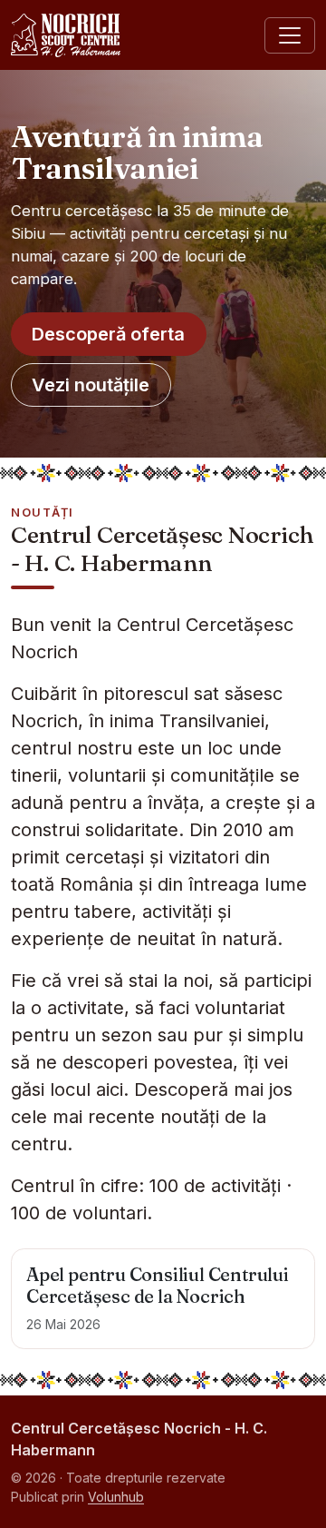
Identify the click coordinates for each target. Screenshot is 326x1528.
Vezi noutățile (90, 385)
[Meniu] (289, 35)
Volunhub (116, 1496)
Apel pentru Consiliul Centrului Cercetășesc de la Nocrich (157, 1285)
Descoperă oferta (108, 334)
